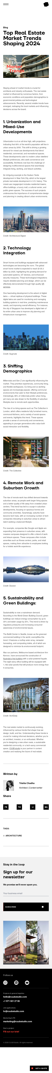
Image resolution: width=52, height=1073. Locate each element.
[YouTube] (27, 983)
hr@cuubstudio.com (13, 1011)
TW (19, 807)
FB (6, 807)
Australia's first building (13, 658)
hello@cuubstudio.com (15, 996)
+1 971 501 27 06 (11, 1001)
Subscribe (10, 907)
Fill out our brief (11, 1031)
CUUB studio (14, 748)
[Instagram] (5, 983)
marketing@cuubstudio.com (17, 1021)
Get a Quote (41, 1068)
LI (33, 807)
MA (46, 807)
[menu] (6, 4)
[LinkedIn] (16, 983)
